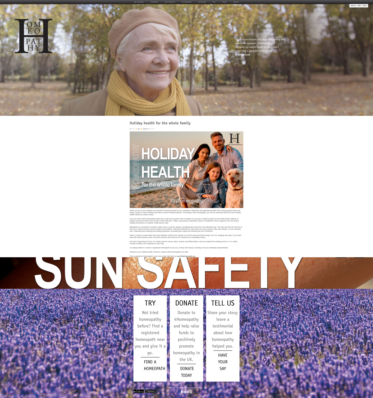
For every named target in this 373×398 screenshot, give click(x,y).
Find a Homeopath (139, 2)
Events (133, 129)
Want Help (236, 2)
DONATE (186, 303)
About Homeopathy (170, 2)
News (359, 5)
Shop (214, 2)
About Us (353, 5)
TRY (150, 303)
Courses (224, 2)
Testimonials (154, 2)
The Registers (202, 2)
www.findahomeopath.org (186, 256)
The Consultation (186, 2)
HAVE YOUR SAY (223, 361)
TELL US (222, 303)
